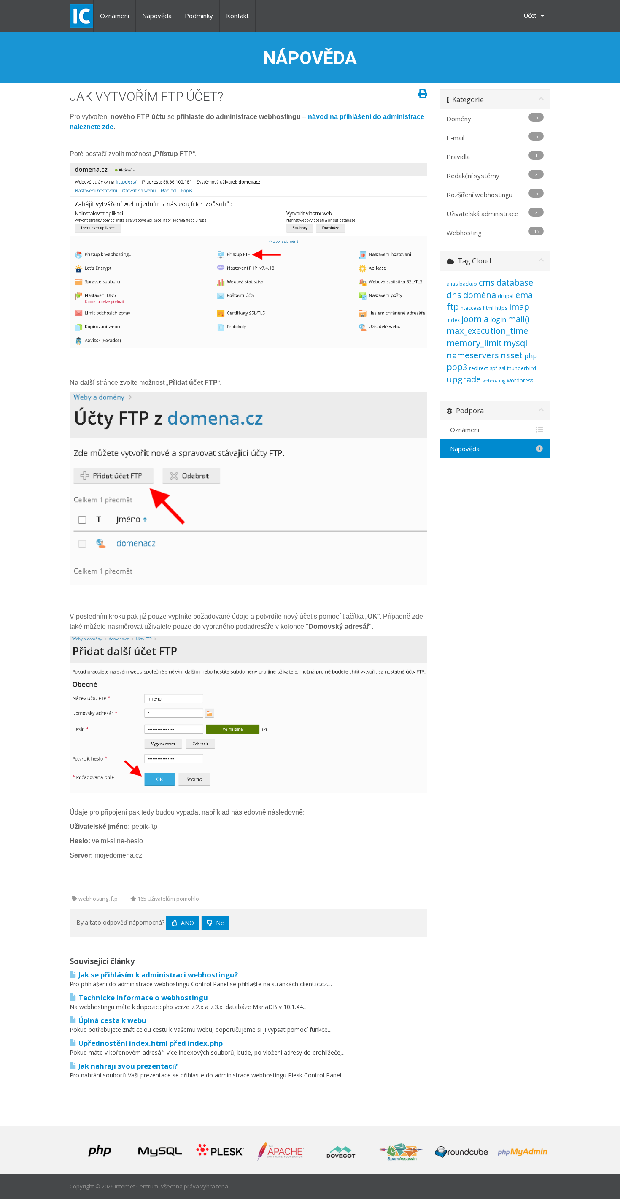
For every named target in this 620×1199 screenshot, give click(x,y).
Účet (532, 15)
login (498, 319)
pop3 (457, 367)
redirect (478, 368)
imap (519, 306)
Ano (186, 923)
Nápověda (157, 15)
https (501, 307)
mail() (519, 319)
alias (452, 283)
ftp (453, 306)
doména (479, 294)
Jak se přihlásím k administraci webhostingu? (157, 975)
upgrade (464, 379)
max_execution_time (487, 330)
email (526, 294)
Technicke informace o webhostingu (142, 997)
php (530, 355)
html (488, 307)
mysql (515, 343)
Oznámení (114, 15)
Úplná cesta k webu (111, 1020)
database (514, 282)
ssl (502, 368)
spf (493, 368)
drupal (506, 296)
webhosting (494, 381)
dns (454, 294)
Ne (219, 923)
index (453, 320)
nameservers (473, 355)
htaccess (471, 307)
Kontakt (237, 15)
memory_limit (474, 343)
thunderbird (521, 368)
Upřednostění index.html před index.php (150, 1043)
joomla (474, 319)
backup (468, 283)
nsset (512, 355)
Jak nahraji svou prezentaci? (127, 1066)
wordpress (520, 380)
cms (487, 282)
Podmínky (199, 15)
